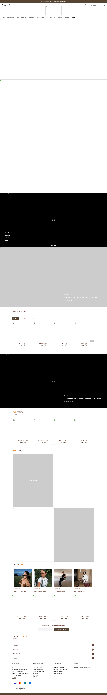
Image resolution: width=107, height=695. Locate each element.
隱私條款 (82, 667)
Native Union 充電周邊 (38, 669)
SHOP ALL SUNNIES (8, 17)
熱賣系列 (60, 17)
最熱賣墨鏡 (35, 673)
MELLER (31, 17)
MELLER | (56, 667)
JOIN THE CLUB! (61, 630)
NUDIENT (61, 671)
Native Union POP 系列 (38, 671)
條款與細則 (87, 667)
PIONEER (56, 671)
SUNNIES (15, 318)
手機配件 (67, 17)
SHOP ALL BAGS (22, 17)
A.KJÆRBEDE (40, 17)
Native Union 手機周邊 (38, 667)
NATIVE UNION (51, 17)
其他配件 (74, 17)
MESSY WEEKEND (58, 673)
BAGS (24, 318)
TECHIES (32, 318)
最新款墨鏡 (35, 675)
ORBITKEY (64, 669)
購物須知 (76, 667)
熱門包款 (35, 677)
